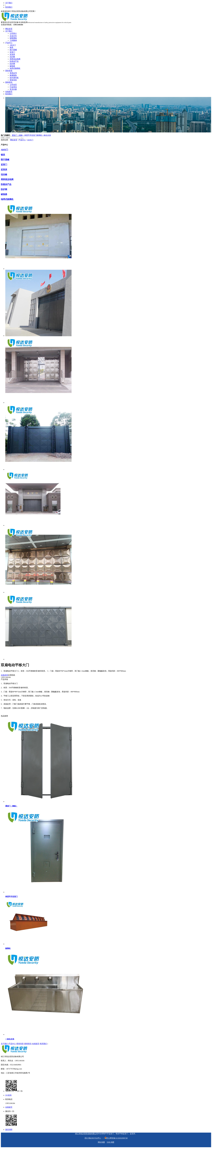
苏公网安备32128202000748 (117, 1138)
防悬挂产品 (14, 61)
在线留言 (8, 92)
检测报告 (13, 75)
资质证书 (13, 73)
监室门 (12, 52)
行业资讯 (13, 87)
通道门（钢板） (18, 135)
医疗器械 (13, 50)
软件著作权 (14, 78)
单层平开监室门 (30, 135)
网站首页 (8, 29)
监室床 (12, 54)
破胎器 (12, 66)
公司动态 (13, 85)
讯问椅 (12, 57)
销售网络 (13, 38)
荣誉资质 (8, 71)
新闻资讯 (8, 82)
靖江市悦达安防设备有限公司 (86, 1134)
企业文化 (13, 36)
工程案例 (13, 40)
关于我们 (8, 3)
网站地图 (101, 1142)
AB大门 (13, 45)
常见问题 (13, 89)
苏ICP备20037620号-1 (93, 1138)
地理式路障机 (15, 68)
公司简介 (13, 33)
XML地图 (110, 1142)
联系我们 (8, 7)
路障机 (39, 135)
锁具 (11, 47)
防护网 (12, 64)
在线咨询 (4, 675)
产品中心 (8, 43)
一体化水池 (46, 135)
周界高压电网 (15, 59)
